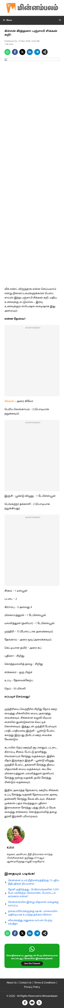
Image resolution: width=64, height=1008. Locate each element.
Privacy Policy (32, 987)
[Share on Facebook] (15, 52)
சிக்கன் (9, 401)
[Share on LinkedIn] (30, 52)
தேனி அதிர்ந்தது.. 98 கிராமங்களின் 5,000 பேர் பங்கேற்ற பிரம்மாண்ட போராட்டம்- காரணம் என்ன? (33, 893)
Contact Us (25, 982)
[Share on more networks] (45, 52)
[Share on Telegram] (37, 52)
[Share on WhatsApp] (7, 52)
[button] (60, 20)
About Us (12, 982)
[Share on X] (22, 52)
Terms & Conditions (45, 982)
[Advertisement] (32, 362)
